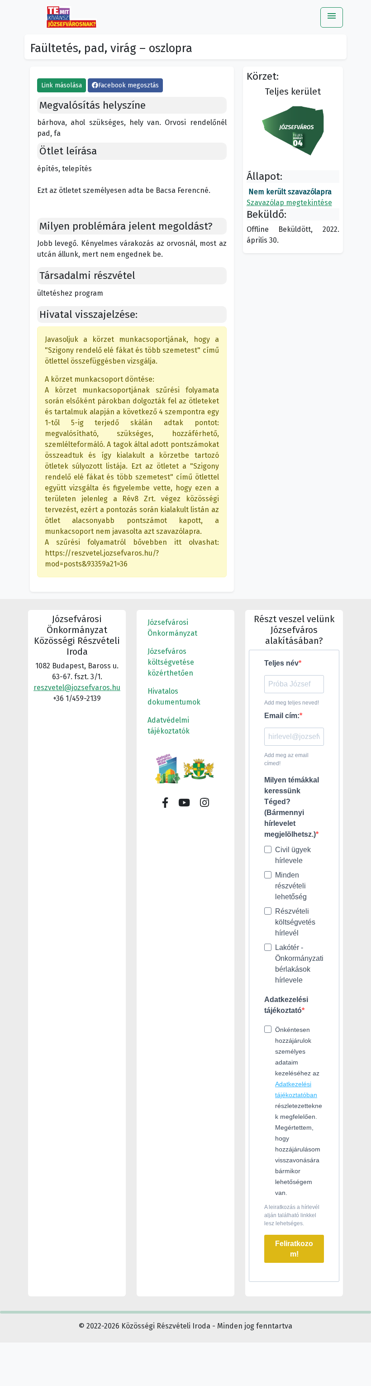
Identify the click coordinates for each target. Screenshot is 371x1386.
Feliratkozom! (294, 1249)
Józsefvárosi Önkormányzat (172, 628)
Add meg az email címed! (286, 759)
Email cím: (282, 715)
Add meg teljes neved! (291, 703)
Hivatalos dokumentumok (173, 696)
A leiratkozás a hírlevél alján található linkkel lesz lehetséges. (291, 1215)
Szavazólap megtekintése (289, 202)
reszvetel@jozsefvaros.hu (76, 687)
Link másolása (61, 85)
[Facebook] (165, 803)
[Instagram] (204, 803)
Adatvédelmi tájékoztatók (168, 725)
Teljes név (281, 663)
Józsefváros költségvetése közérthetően (170, 662)
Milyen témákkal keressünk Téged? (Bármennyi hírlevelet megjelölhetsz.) (291, 807)
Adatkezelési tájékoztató (286, 1005)
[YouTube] (184, 803)
